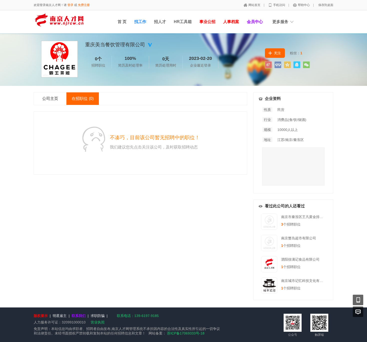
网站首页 (254, 5)
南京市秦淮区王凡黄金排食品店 (305, 217)
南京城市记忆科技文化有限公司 (305, 281)
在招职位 (83, 98)
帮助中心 (304, 5)
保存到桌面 (325, 5)
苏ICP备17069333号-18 (185, 333)
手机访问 (279, 5)
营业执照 (98, 322)
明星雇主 (60, 316)
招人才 (160, 22)
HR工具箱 (183, 22)
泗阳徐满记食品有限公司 (300, 259)
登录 (70, 5)
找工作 (140, 22)
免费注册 (84, 5)
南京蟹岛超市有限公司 (298, 238)
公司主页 (50, 98)
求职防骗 (98, 316)
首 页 (122, 22)
